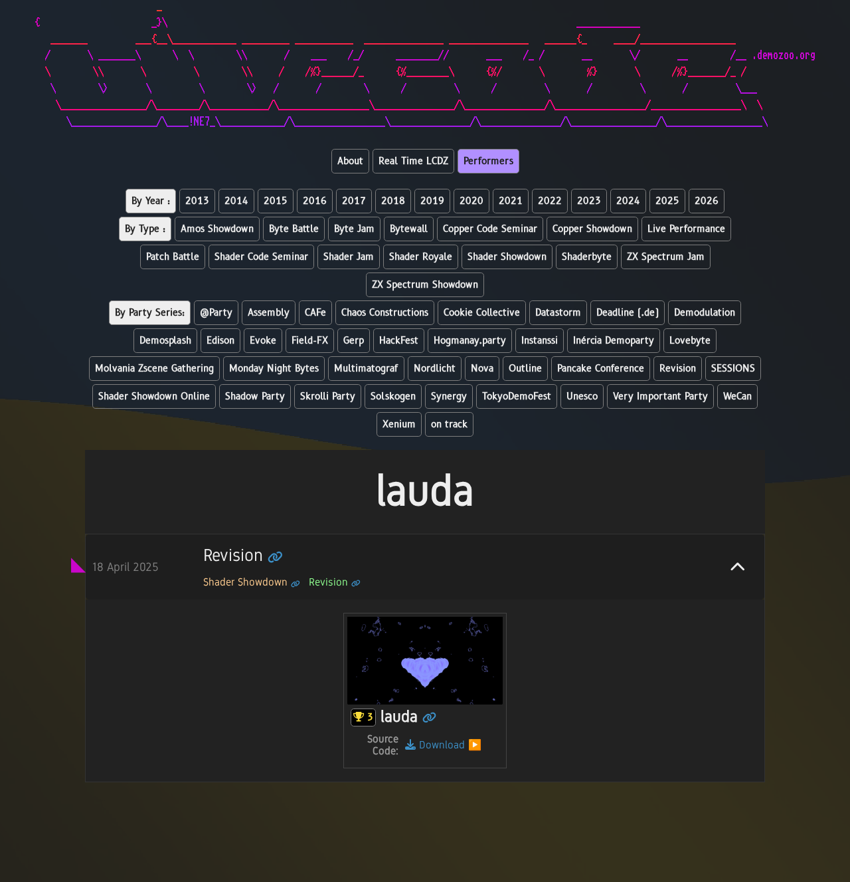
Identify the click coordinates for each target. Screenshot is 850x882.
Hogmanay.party (470, 340)
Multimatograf (366, 368)
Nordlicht (435, 368)
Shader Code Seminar (261, 257)
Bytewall (409, 229)
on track (449, 424)
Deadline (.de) (627, 312)
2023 (589, 201)
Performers (488, 161)
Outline (525, 368)
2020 (471, 201)
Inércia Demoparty (613, 340)
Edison (220, 340)
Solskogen (393, 396)
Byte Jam (354, 229)
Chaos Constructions (384, 312)
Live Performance (686, 229)
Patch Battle (172, 257)
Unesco (582, 396)
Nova (482, 368)
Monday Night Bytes (274, 368)
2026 (707, 201)
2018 (393, 201)
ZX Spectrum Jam (666, 257)
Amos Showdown (217, 229)
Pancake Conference (600, 368)
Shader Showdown (507, 257)
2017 (354, 201)
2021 (511, 201)
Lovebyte (690, 340)
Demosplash (165, 340)
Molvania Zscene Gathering (154, 368)
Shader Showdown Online (154, 396)
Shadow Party (255, 396)
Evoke (263, 340)
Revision (677, 368)
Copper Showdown (592, 229)
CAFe (315, 312)
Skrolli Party (327, 396)
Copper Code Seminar (490, 229)
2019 (432, 201)
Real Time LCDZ (413, 161)
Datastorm (558, 312)
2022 (550, 201)
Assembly (269, 312)
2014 (236, 201)
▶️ (474, 744)
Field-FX (310, 340)
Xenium (399, 424)
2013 (197, 201)
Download (440, 744)
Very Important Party (660, 396)
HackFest (398, 340)
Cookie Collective (482, 312)
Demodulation (704, 312)
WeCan (737, 396)
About (350, 161)
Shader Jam (348, 257)
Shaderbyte (587, 257)
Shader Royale (420, 257)
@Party (216, 312)
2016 (315, 201)
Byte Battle (294, 229)
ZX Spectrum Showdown (425, 284)
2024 (628, 201)
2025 (667, 201)
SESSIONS (733, 368)
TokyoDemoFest (516, 396)
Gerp (353, 340)
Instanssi (539, 340)
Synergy (449, 396)
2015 (276, 201)
